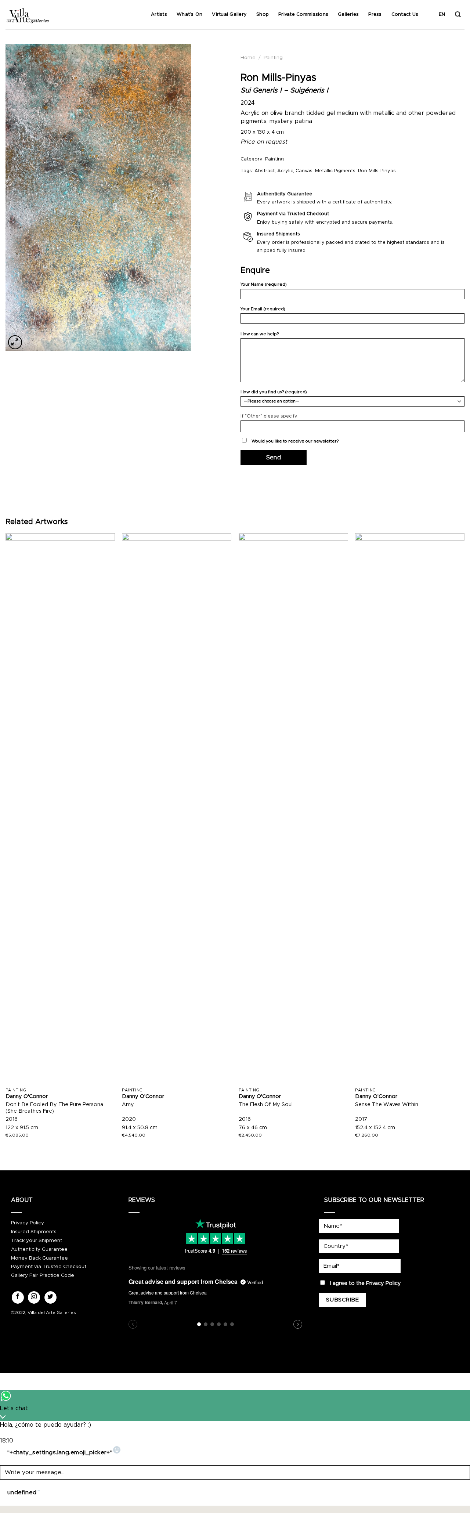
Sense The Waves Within (386, 1104)
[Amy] (176, 808)
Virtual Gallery (229, 14)
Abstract (264, 171)
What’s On (189, 14)
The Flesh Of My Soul (266, 1104)
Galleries (348, 14)
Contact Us (405, 14)
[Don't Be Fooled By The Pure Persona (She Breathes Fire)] (60, 808)
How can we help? (260, 334)
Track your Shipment (36, 1240)
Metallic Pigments (335, 171)
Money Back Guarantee (39, 1258)
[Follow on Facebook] (18, 1297)
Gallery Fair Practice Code (42, 1275)
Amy (128, 1104)
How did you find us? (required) (274, 392)
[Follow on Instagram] (34, 1297)
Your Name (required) (264, 284)
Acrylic (285, 171)
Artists (159, 14)
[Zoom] (15, 342)
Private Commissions (303, 14)
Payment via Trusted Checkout (48, 1266)
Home (248, 57)
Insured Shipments (34, 1231)
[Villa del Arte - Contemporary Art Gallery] (28, 15)
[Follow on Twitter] (50, 1297)
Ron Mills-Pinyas (377, 171)
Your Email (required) (263, 309)
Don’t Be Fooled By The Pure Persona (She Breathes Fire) (54, 1108)
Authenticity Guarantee (39, 1249)
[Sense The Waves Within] (409, 808)
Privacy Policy (27, 1222)
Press (375, 14)
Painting (273, 57)
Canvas (304, 171)
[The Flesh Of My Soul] (293, 808)
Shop (262, 14)
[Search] (457, 14)
